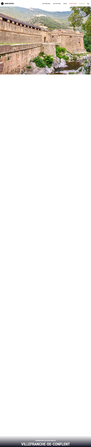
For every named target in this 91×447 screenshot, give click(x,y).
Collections (57, 3)
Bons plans (73, 3)
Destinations (46, 3)
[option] (45, 40)
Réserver (82, 3)
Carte (65, 3)
